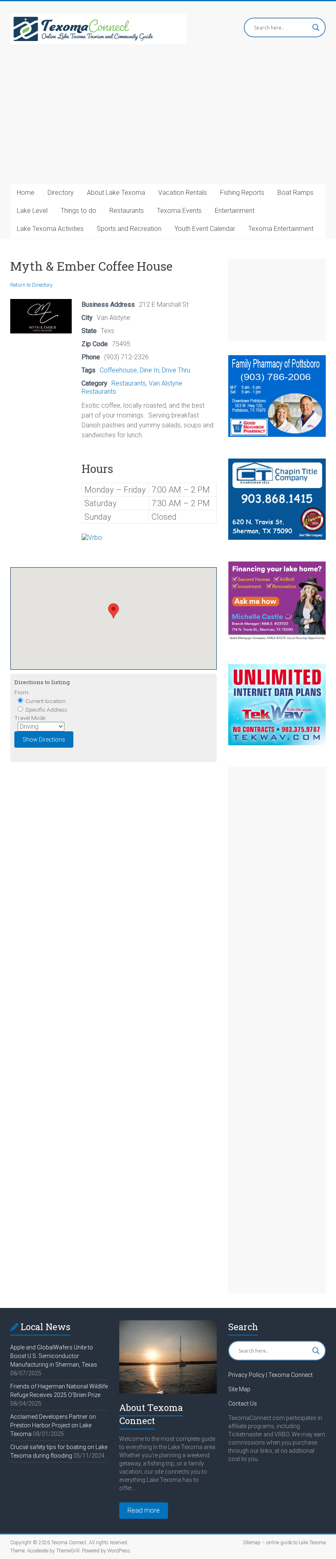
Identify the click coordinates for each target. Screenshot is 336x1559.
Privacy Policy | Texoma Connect (270, 1375)
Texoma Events (179, 211)
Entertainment (234, 211)
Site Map (239, 1389)
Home (25, 192)
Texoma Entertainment (280, 229)
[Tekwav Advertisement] (277, 668)
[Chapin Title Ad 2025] (277, 462)
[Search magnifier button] (316, 27)
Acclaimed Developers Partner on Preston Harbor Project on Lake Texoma (53, 1425)
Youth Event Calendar (205, 229)
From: (22, 692)
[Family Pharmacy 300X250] (277, 359)
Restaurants (126, 211)
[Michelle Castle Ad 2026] (277, 565)
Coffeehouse (118, 370)
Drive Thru (176, 370)
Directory (61, 192)
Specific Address (45, 709)
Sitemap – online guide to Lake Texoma (284, 1542)
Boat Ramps (295, 192)
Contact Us (242, 1403)
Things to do (78, 211)
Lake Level (32, 211)
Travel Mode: (30, 717)
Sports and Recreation (129, 229)
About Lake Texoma (116, 192)
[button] (113, 611)
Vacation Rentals (182, 192)
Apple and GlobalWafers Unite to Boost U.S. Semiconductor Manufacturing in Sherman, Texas (53, 1356)
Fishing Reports (242, 192)
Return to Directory (31, 285)
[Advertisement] (168, 122)
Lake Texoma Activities (50, 229)
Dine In (149, 370)
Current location (45, 701)
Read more (143, 1510)
